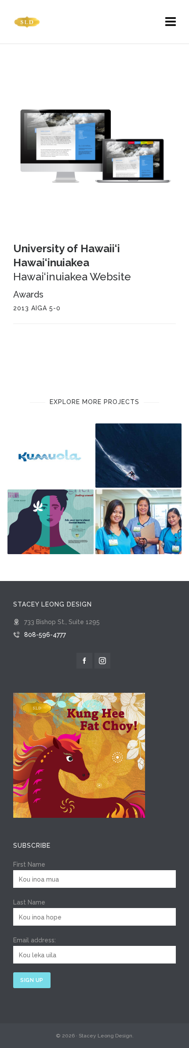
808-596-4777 (45, 634)
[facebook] (84, 661)
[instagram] (102, 661)
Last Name (29, 902)
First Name (29, 864)
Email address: (34, 940)
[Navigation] (170, 22)
